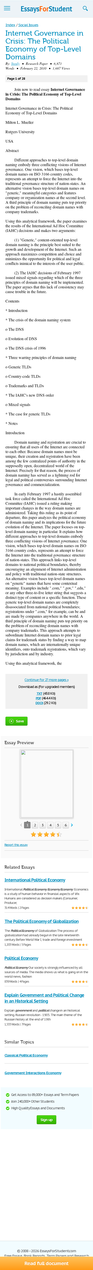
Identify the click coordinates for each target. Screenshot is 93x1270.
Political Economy (21, 958)
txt (39, 693)
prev (21, 825)
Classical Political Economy (26, 1055)
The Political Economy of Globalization (41, 921)
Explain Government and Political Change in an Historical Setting (44, 998)
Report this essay (16, 845)
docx (39, 702)
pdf (38, 698)
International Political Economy (34, 880)
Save (20, 721)
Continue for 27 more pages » (46, 680)
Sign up (46, 1119)
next (72, 825)
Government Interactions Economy (32, 1072)
